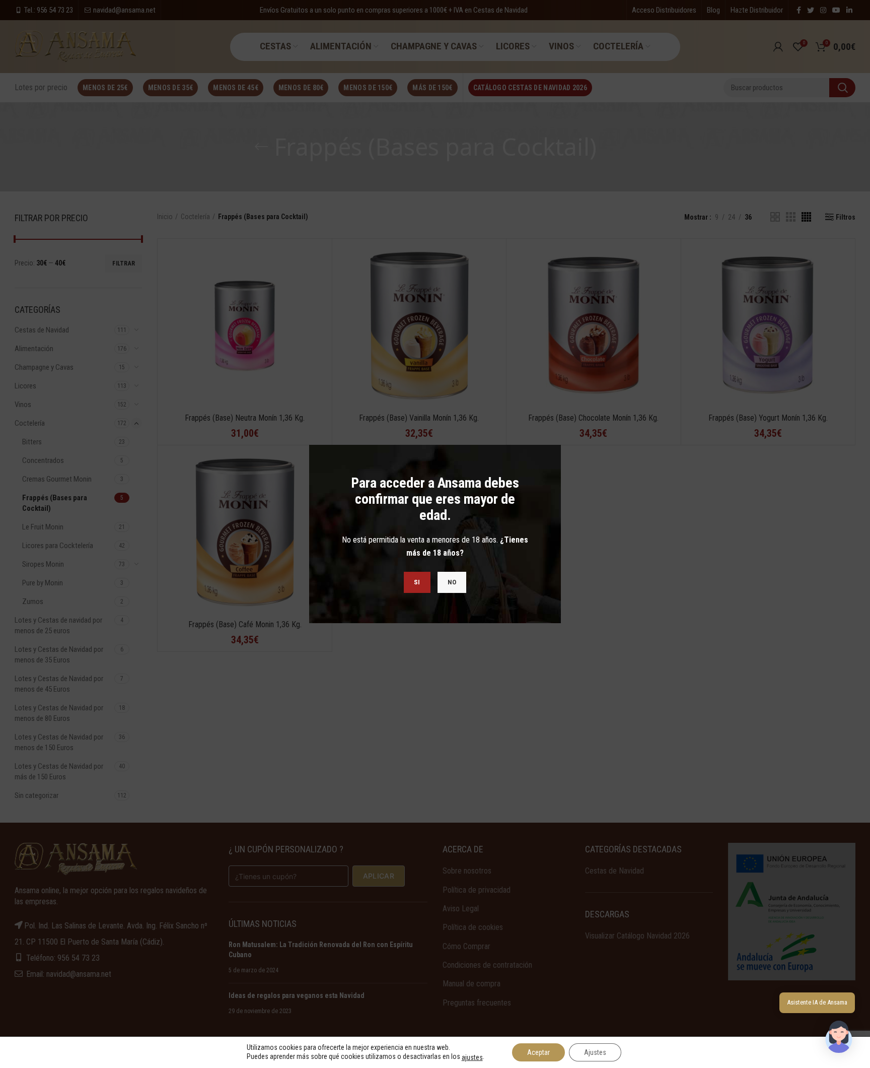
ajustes (472, 1057)
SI (417, 582)
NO (452, 582)
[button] (839, 1037)
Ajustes (595, 1052)
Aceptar (538, 1052)
